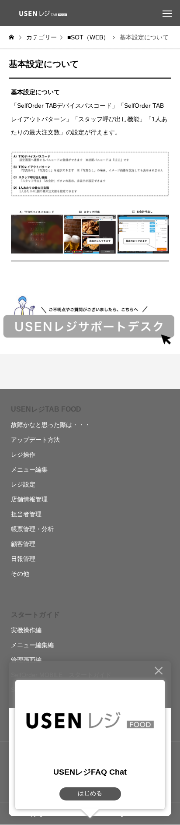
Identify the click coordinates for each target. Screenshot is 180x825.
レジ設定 (23, 484)
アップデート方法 (35, 439)
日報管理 (23, 558)
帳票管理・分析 (32, 528)
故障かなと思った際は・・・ (50, 424)
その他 (20, 573)
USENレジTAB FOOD (46, 409)
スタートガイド (35, 614)
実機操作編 (26, 630)
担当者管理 (26, 514)
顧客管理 (23, 543)
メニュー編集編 (32, 645)
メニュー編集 (29, 469)
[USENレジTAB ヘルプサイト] (41, 13)
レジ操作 (23, 454)
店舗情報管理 (29, 499)
